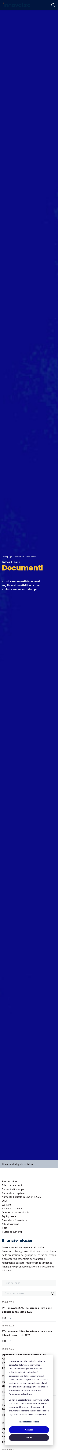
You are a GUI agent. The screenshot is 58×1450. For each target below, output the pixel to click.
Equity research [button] (10, 1216)
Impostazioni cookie (29, 1421)
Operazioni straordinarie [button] (15, 1212)
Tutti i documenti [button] (12, 1231)
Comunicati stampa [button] (13, 1189)
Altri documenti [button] (10, 1224)
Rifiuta (29, 1437)
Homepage (7, 556)
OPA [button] (4, 1200)
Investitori (19, 556)
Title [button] (4, 1228)
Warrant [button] (6, 1204)
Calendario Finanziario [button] (14, 1220)
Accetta (29, 1429)
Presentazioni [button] (9, 1181)
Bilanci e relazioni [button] (12, 1185)
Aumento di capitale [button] (13, 1193)
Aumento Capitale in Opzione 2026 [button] (21, 1197)
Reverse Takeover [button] (12, 1208)
